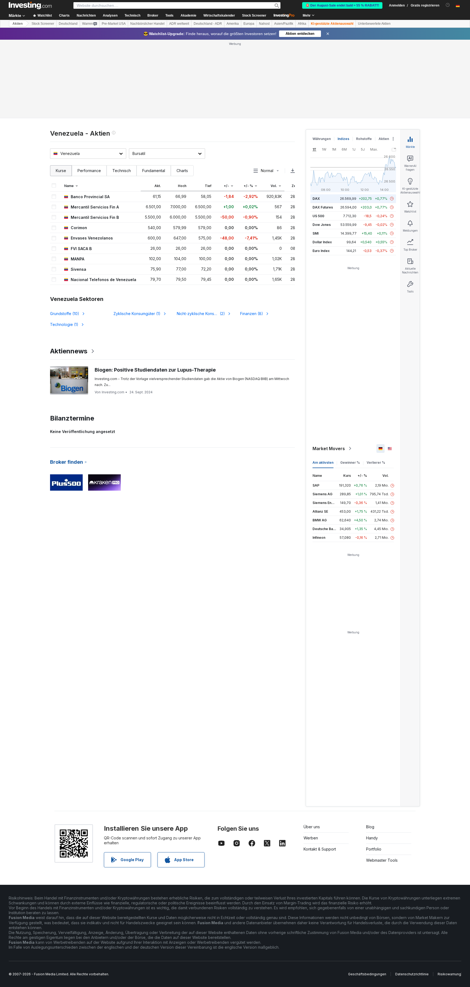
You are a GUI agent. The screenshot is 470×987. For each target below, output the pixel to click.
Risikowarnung (449, 974)
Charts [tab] (182, 170)
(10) (64, 313)
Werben (311, 838)
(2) (203, 313)
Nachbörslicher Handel (147, 24)
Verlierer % (376, 462)
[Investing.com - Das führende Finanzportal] (30, 5)
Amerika (233, 24)
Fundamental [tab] (153, 170)
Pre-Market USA (114, 24)
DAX (316, 199)
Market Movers (329, 448)
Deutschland (68, 24)
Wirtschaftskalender (219, 15)
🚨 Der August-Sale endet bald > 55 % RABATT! (342, 5)
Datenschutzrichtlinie (412, 974)
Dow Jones (322, 225)
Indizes (343, 139)
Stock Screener (254, 15)
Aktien (18, 24)
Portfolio (373, 849)
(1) (136, 313)
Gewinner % (350, 462)
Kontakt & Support (320, 849)
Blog (370, 826)
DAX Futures (323, 207)
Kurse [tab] (61, 170)
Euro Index (321, 251)
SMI (316, 233)
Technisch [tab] (121, 170)
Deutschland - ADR (208, 24)
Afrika (302, 24)
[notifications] (448, 5)
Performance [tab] (89, 170)
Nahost (264, 24)
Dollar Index (322, 242)
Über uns (312, 826)
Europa (248, 24)
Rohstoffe (364, 139)
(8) (251, 313)
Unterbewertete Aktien (374, 24)
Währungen (322, 139)
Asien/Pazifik (283, 24)
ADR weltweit (179, 24)
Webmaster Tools (382, 860)
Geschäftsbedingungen (367, 974)
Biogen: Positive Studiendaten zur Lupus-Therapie (155, 370)
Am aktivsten (323, 462)
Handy (372, 838)
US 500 (318, 216)
